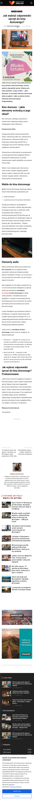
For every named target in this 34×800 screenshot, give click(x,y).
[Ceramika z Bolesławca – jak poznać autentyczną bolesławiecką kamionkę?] (6, 539)
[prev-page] (3, 596)
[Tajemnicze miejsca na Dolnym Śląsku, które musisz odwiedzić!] (6, 693)
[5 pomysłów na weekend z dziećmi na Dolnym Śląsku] (6, 590)
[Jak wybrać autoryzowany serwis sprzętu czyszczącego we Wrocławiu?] (6, 528)
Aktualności (5, 507)
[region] (17, 777)
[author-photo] (17, 471)
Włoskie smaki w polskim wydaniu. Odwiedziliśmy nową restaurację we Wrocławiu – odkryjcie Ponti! (21, 517)
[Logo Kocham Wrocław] (17, 3)
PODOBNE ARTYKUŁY (13, 496)
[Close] (32, 756)
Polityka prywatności (15, 787)
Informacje (13, 8)
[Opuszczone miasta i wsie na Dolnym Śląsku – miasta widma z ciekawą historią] (6, 702)
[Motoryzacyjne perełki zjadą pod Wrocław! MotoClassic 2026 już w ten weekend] (6, 547)
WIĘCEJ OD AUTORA (12, 498)
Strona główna (5, 8)
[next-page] (6, 596)
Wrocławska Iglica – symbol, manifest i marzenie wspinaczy (25, 452)
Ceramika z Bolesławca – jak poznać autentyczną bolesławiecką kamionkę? (21, 539)
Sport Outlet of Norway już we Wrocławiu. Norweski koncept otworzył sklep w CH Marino (20, 716)
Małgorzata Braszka (13, 26)
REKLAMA (20, 11)
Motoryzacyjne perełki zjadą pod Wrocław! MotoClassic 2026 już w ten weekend (22, 683)
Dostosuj (17, 796)
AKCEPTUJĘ (17, 791)
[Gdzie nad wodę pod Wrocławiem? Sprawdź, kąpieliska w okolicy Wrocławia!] (6, 579)
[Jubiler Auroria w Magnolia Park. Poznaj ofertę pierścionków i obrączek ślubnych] (6, 558)
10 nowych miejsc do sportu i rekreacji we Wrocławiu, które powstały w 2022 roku (9, 453)
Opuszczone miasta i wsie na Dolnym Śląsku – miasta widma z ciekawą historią (22, 701)
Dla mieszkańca (6, 517)
